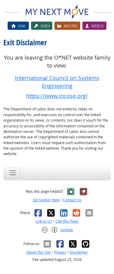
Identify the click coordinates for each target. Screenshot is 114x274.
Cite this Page (66, 221)
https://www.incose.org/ (57, 95)
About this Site (38, 252)
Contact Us (72, 200)
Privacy (60, 252)
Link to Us (44, 221)
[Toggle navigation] (12, 173)
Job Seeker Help (46, 200)
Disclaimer (79, 252)
